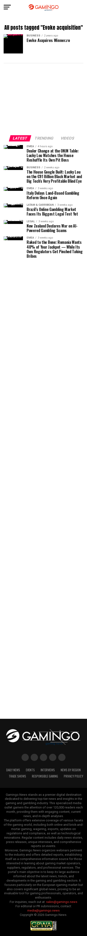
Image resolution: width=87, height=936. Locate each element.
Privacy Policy (73, 776)
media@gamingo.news (43, 910)
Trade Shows (17, 776)
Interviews (48, 770)
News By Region (71, 770)
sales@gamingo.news (61, 902)
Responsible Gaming (45, 776)
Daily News (13, 770)
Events (30, 770)
